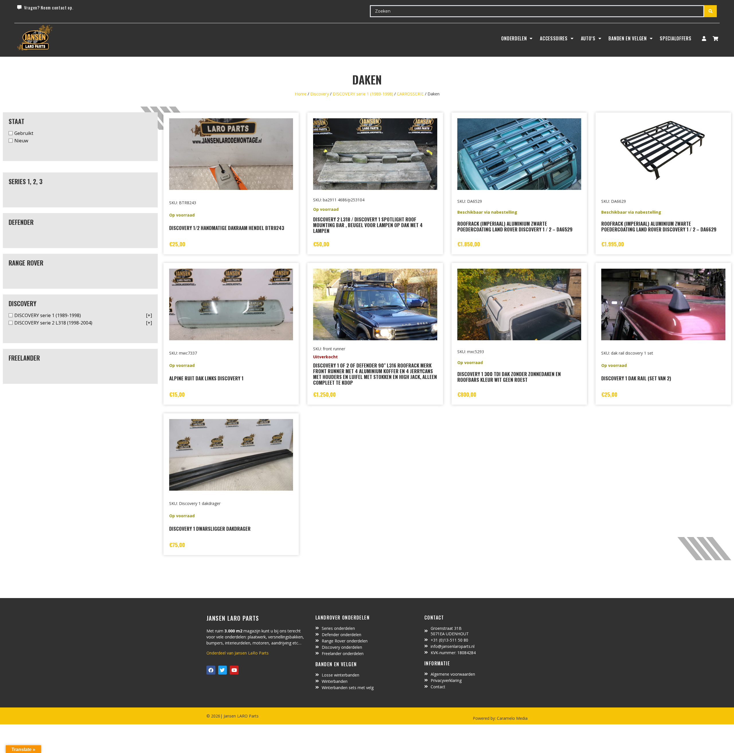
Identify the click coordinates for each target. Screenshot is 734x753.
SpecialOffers (675, 38)
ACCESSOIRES (554, 38)
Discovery (319, 94)
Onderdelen (514, 38)
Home (301, 94)
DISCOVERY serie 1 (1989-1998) (363, 94)
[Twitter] (222, 670)
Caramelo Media (512, 718)
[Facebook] (210, 670)
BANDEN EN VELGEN (627, 38)
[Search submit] (710, 11)
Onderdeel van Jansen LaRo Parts (237, 653)
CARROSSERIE (410, 94)
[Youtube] (234, 670)
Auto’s (588, 38)
